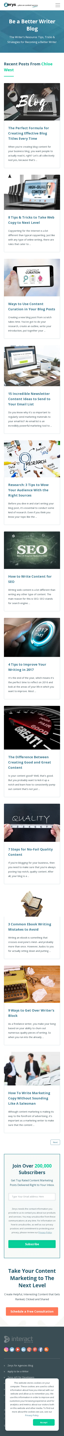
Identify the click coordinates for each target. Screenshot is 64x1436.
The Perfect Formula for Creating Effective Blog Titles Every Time (28, 133)
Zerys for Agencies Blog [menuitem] (20, 1365)
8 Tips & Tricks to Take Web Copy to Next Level (31, 220)
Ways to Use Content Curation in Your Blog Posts (31, 306)
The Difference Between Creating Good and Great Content (29, 762)
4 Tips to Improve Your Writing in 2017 (27, 667)
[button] (57, 4)
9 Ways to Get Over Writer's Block (31, 1013)
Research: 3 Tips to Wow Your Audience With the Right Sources (28, 490)
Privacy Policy (32, 1415)
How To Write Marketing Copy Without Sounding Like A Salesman (29, 1098)
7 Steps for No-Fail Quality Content (30, 852)
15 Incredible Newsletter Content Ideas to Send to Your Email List (29, 398)
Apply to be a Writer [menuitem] (18, 1371)
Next (55, 1142)
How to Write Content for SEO (30, 579)
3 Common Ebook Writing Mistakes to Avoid (29, 927)
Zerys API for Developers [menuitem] (21, 1377)
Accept (43, 1422)
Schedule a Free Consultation (32, 1311)
